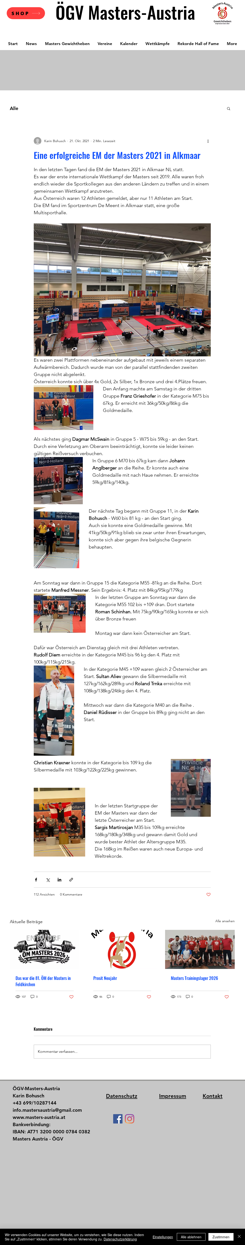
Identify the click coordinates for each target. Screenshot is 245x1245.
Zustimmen (220, 1236)
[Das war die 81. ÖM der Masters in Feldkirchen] (44, 949)
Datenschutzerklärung (120, 1239)
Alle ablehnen (191, 1236)
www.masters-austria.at (39, 1117)
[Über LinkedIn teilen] (59, 879)
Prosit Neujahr (105, 978)
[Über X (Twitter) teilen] (47, 879)
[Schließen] (239, 1237)
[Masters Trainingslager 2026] (200, 949)
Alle (14, 108)
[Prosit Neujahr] (122, 949)
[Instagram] (129, 1118)
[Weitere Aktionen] (208, 141)
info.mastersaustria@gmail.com (47, 1110)
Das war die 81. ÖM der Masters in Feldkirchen (43, 981)
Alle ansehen (225, 921)
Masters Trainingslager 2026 (194, 978)
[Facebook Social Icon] (117, 1118)
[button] (228, 108)
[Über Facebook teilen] (36, 879)
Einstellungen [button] (163, 1236)
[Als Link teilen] (71, 879)
